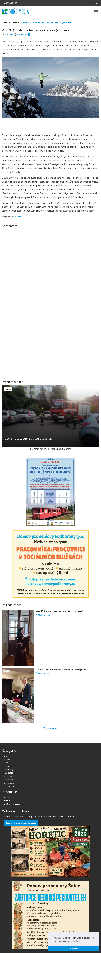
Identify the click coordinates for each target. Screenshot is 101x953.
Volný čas (8, 776)
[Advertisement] (50, 125)
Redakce (9, 34)
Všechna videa (50, 728)
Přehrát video (44, 615)
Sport (6, 762)
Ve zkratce (8, 779)
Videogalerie (9, 783)
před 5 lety (22, 34)
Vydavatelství (9, 797)
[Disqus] (50, 266)
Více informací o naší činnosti (21, 823)
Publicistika (8, 773)
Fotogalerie (9, 786)
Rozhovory (8, 769)
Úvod (4, 22)
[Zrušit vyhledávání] (97, 3)
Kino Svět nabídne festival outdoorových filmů (47, 22)
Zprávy (15, 22)
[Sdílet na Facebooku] (29, 34)
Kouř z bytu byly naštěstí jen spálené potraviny (29, 439)
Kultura (7, 766)
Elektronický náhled (12, 804)
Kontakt (7, 800)
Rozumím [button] (74, 948)
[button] (80, 941)
